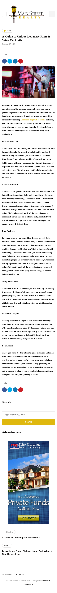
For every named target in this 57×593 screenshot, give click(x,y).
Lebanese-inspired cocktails (32, 120)
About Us (19, 574)
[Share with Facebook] (4, 61)
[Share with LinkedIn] (15, 61)
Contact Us (7, 574)
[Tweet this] (9, 61)
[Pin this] (20, 61)
